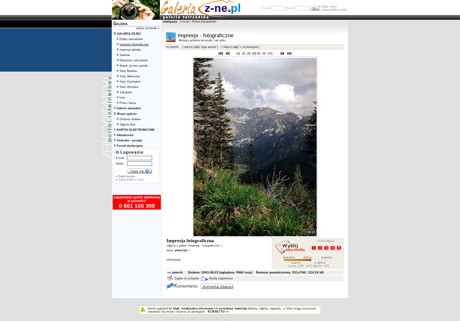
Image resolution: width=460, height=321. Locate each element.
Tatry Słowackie (130, 76)
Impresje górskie (130, 49)
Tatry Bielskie (128, 71)
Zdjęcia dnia (127, 124)
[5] (244, 53)
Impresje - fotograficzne (205, 245)
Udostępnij (173, 259)
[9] (264, 53)
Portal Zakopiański (204, 21)
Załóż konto (328, 6)
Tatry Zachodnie (130, 81)
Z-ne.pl (185, 21)
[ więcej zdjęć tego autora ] (200, 46)
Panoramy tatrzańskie (134, 60)
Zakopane (126, 92)
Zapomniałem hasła (333, 9)
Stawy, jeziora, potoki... (135, 65)
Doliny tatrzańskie (131, 39)
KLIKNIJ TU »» (218, 311)
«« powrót (172, 46)
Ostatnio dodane (130, 119)
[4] (239, 53)
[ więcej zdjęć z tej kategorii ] (241, 46)
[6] (249, 53)
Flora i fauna (128, 102)
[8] (259, 53)
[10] (270, 53)
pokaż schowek (147, 28)
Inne (122, 97)
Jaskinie (125, 55)
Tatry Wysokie (129, 87)
